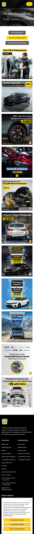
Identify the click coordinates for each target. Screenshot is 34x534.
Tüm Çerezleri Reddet (17, 524)
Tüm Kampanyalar (17, 32)
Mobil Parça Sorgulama (8, 456)
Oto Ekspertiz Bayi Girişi (8, 460)
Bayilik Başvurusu (6, 447)
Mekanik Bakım (22, 447)
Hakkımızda (5, 444)
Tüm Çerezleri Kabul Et (17, 520)
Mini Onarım (21, 444)
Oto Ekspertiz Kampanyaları (17, 43)
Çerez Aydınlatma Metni (9, 472)
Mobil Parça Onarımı (24, 453)
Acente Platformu (7, 463)
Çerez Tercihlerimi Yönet (17, 529)
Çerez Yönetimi (6, 475)
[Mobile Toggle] (29, 4)
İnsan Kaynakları (6, 453)
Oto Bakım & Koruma (24, 456)
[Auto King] (4, 4)
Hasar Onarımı (22, 450)
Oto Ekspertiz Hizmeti (24, 460)
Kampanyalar (15, 19)
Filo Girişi (4, 466)
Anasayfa (6, 19)
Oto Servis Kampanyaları (17, 38)
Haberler (4, 469)
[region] (17, 516)
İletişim (4, 450)
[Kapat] (30, 500)
